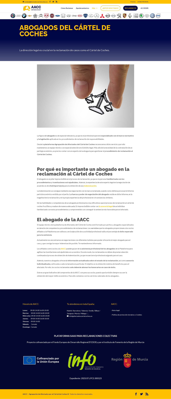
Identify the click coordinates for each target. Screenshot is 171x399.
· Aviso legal (115, 310)
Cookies (139, 315)
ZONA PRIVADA (142, 2)
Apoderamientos (82, 8)
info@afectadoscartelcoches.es (80, 316)
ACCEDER (144, 8)
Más (93, 8)
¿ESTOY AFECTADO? (110, 8)
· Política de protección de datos (122, 315)
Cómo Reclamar (67, 8)
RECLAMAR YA (130, 8)
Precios (133, 2)
